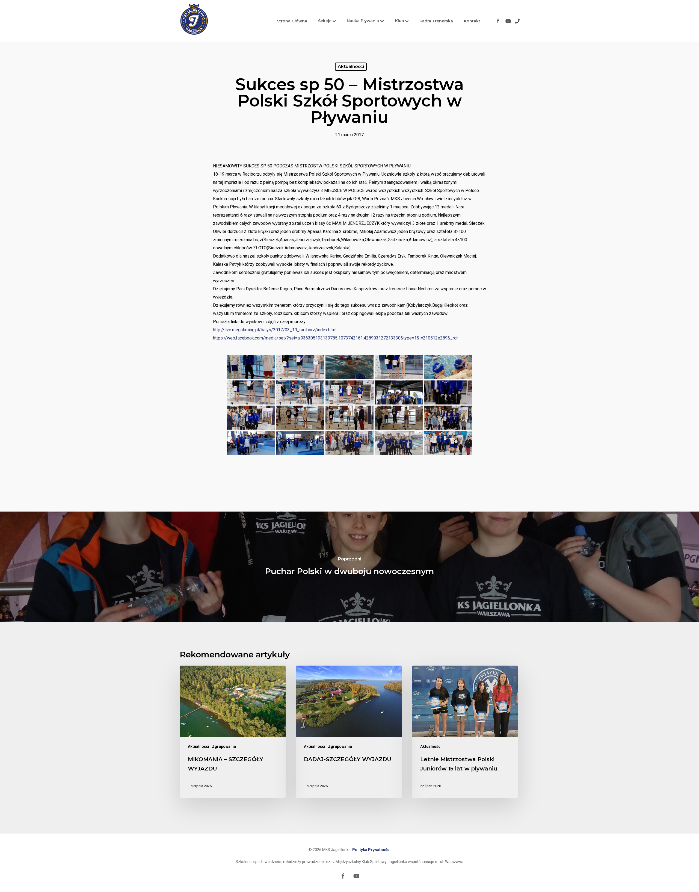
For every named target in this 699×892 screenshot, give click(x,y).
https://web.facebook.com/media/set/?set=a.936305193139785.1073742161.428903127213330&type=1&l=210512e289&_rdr (335, 338)
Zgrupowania (224, 746)
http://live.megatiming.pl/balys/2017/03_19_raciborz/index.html (274, 329)
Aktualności (351, 66)
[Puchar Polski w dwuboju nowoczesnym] (349, 567)
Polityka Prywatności (371, 849)
